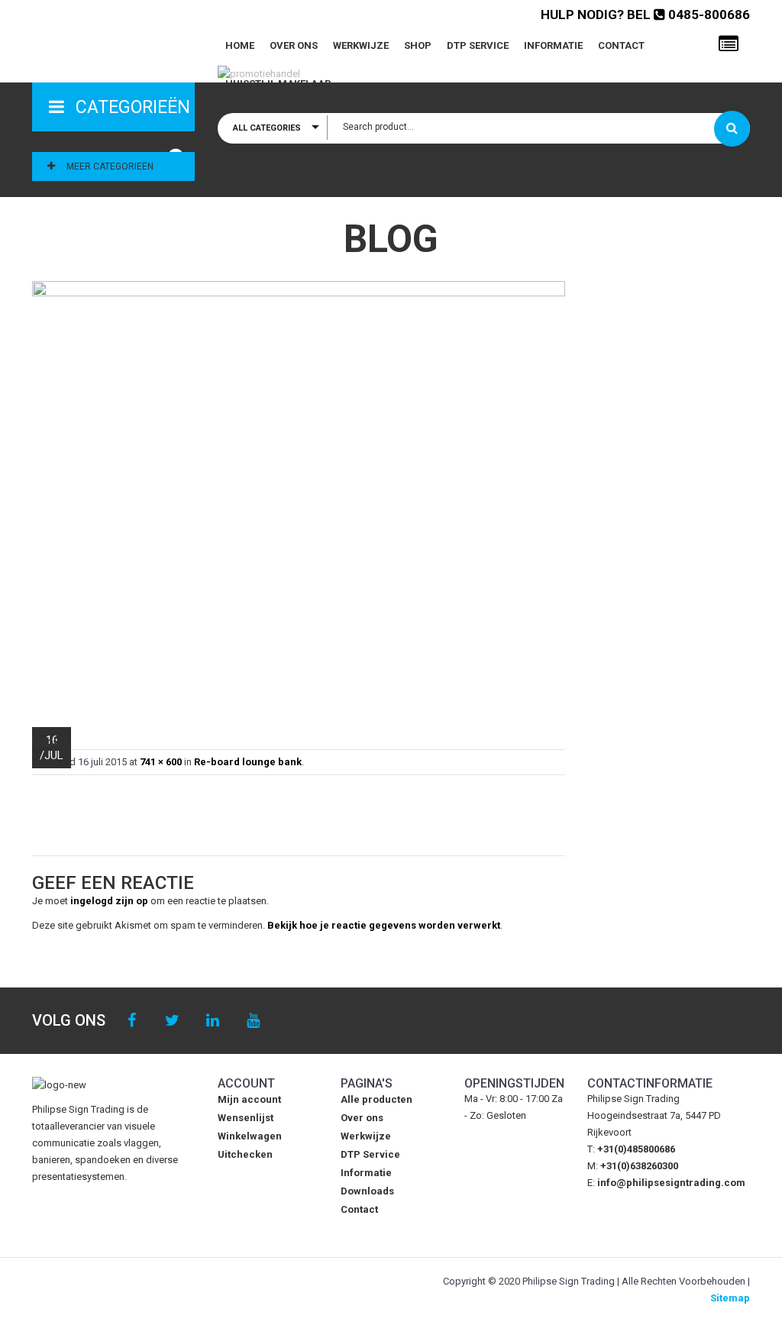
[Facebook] (131, 1020)
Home (239, 45)
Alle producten (376, 1099)
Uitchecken (245, 1154)
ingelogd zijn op (109, 901)
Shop (417, 45)
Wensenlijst (245, 1117)
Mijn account (249, 1099)
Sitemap (730, 1298)
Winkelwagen (250, 1136)
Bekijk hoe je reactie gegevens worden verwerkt (383, 925)
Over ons (294, 45)
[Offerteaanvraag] (728, 44)
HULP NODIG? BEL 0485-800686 (645, 14)
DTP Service (478, 45)
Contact (621, 45)
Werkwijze (361, 45)
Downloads (367, 1191)
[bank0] (298, 497)
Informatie (553, 45)
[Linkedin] (212, 1020)
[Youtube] (253, 1020)
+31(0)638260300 (639, 1166)
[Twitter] (172, 1020)
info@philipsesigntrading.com (671, 1182)
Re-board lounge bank (248, 762)
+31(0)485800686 (636, 1149)
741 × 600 (161, 762)
